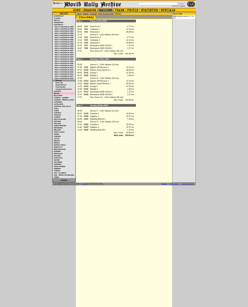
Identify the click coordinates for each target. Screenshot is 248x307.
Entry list (58, 83)
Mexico (56, 141)
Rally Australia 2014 (63, 70)
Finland (57, 123)
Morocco (57, 147)
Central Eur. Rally (62, 106)
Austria (57, 91)
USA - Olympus (59, 173)
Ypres (56, 177)
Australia (58, 24)
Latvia (56, 138)
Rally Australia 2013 (63, 67)
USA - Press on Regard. (63, 175)
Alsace (56, 18)
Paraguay (58, 153)
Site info (164, 184)
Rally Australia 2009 (63, 63)
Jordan (57, 136)
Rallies (64, 14)
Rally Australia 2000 (63, 48)
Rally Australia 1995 (63, 37)
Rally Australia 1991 (63, 31)
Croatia (57, 115)
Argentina (58, 22)
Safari (56, 160)
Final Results (59, 87)
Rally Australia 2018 (63, 78)
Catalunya (58, 104)
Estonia (57, 121)
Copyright (84, 184)
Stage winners (59, 85)
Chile (56, 108)
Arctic (56, 20)
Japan (56, 134)
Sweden (57, 168)
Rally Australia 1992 (63, 33)
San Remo (57, 162)
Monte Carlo (59, 145)
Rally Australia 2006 (63, 61)
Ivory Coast (59, 132)
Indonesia (58, 128)
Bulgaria (57, 95)
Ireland (57, 130)
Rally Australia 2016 (63, 74)
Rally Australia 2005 (63, 59)
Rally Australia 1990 (63, 29)
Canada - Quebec (61, 98)
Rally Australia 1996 (63, 40)
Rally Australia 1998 (63, 44)
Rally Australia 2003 (63, 55)
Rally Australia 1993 (63, 35)
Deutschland (59, 119)
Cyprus (56, 117)
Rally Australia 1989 (63, 27)
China (56, 110)
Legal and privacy (188, 184)
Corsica (57, 113)
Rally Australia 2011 (63, 65)
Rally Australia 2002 (63, 52)
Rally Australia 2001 (63, 50)
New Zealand (59, 149)
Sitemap (64, 180)
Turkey (56, 171)
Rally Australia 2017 (63, 76)
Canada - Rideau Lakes (63, 100)
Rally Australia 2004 (63, 57)
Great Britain (59, 125)
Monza (56, 143)
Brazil (56, 93)
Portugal (58, 158)
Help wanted (174, 184)
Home (79, 14)
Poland (57, 156)
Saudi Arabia (59, 166)
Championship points (62, 89)
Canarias (57, 102)
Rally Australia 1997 (63, 42)
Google (182, 6)
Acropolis (58, 16)
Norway (57, 151)
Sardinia (57, 164)
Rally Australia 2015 (63, 72)
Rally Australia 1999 (63, 46)
